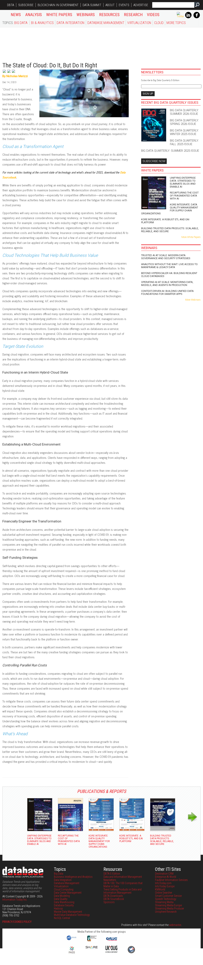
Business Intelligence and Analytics (73, 876)
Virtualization (139, 23)
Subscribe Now (154, 161)
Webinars (86, 14)
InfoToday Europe (164, 886)
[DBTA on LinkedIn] (188, 17)
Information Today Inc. (14, 899)
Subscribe (26, 5)
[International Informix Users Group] (91, 940)
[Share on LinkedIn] (9, 73)
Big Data (21, 23)
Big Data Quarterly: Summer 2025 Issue (170, 150)
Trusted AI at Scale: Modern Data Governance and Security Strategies (165, 257)
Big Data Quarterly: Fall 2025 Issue (184, 142)
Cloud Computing (63, 889)
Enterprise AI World (165, 876)
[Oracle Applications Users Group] (111, 940)
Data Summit (92, 5)
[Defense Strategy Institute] (131, 952)
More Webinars (193, 299)
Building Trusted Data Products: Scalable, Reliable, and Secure (170, 230)
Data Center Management (67, 892)
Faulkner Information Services (171, 880)
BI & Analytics (42, 23)
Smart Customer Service (168, 895)
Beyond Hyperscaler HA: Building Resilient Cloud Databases (169, 275)
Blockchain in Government (58, 5)
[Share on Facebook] (13, 73)
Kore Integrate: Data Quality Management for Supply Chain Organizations (169, 209)
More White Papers (191, 237)
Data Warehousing (64, 902)
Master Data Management (68, 911)
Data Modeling (62, 895)
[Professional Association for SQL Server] (71, 953)
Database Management (105, 23)
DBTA (10, 5)
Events (124, 5)
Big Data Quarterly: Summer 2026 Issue (184, 112)
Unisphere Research (166, 911)
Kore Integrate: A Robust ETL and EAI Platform (165, 221)
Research (133, 14)
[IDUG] (72, 939)
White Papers (59, 14)
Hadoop (58, 908)
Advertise (140, 5)
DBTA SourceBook (113, 899)
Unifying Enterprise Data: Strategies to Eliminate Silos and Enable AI (183, 182)
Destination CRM (164, 873)
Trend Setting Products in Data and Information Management (122, 891)
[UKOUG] (111, 951)
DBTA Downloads (113, 895)
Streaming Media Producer (169, 908)
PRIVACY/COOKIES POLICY (17, 921)
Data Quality (60, 899)
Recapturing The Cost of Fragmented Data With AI (184, 195)
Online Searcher (163, 892)
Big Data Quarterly (26, 42)
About (110, 5)
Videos (153, 14)
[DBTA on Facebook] (196, 17)
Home (4, 14)
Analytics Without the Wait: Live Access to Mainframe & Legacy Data (169, 266)
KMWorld (160, 889)
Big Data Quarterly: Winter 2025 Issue (184, 132)
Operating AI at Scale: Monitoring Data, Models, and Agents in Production (167, 284)
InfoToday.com (163, 883)
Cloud (159, 23)
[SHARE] (92, 948)
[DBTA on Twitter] (180, 16)
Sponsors (109, 902)
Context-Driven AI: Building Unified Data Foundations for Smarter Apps (167, 292)
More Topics (176, 23)
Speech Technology (165, 899)
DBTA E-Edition (111, 873)
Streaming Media (164, 902)
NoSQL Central (62, 918)
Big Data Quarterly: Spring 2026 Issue (184, 122)
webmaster (175, 925)
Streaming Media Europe (168, 905)
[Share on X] (4, 73)
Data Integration (70, 23)
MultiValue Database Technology (72, 914)
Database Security (64, 905)
